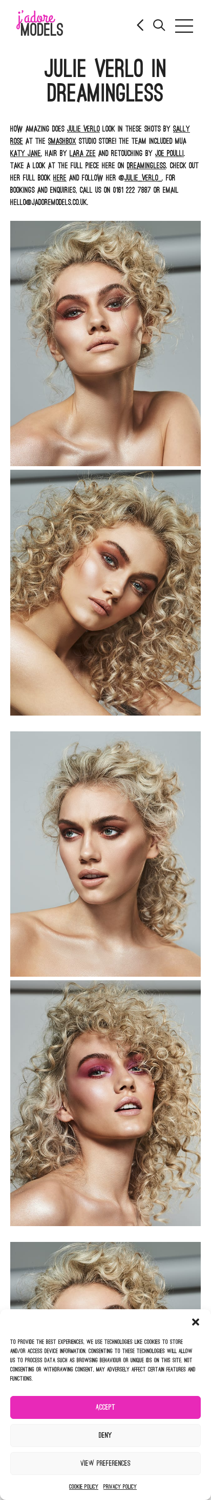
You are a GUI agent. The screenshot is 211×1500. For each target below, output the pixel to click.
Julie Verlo (83, 129)
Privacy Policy (120, 1486)
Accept (105, 1407)
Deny (105, 1435)
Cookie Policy (83, 1486)
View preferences (105, 1463)
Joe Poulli (169, 153)
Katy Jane (25, 153)
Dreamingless (146, 165)
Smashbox (62, 141)
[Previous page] (141, 26)
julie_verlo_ (143, 178)
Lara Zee (83, 153)
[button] (196, 1322)
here (60, 178)
